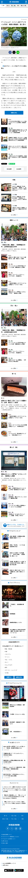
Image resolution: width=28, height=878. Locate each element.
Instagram (16, 828)
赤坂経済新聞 (14, 2)
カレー (6, 662)
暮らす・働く (24, 5)
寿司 (6, 667)
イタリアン (8, 654)
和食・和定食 (8, 649)
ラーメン (7, 657)
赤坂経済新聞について (7, 834)
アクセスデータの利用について (8, 838)
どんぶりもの (8, 665)
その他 (6, 672)
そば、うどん (8, 659)
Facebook (7, 828)
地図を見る (14, 112)
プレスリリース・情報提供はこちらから (10, 836)
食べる (8, 5)
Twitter (12, 828)
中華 (6, 651)
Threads (20, 828)
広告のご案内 (5, 843)
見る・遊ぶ (13, 5)
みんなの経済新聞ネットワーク (14, 858)
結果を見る (19, 677)
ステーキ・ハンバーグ (11, 670)
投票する (9, 677)
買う (18, 5)
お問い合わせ (5, 840)
